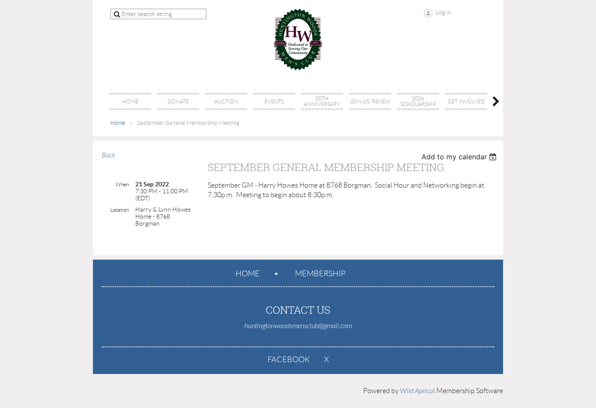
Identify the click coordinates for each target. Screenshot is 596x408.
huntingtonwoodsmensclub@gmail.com (298, 326)
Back (108, 155)
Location (119, 210)
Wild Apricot (417, 391)
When (122, 184)
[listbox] (460, 156)
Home (117, 123)
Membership (320, 273)
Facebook (288, 359)
